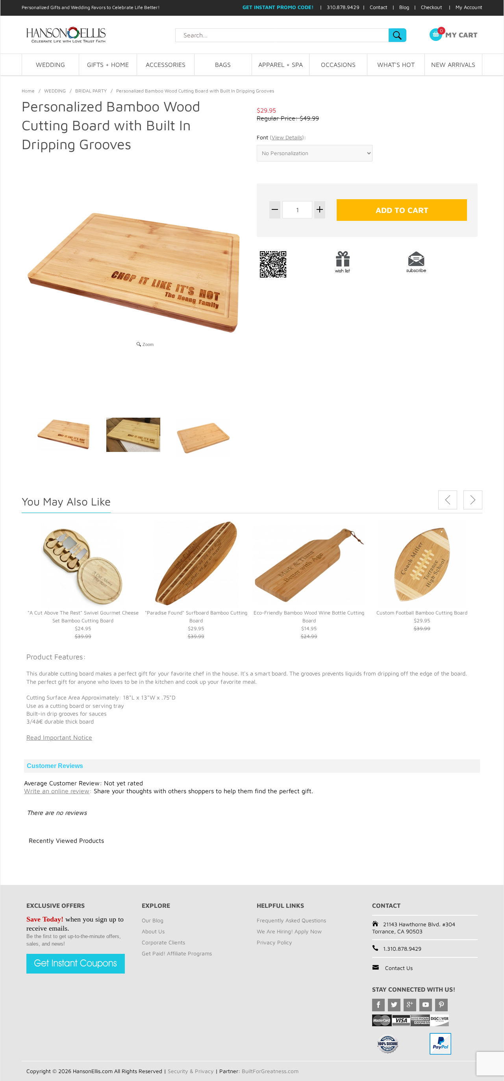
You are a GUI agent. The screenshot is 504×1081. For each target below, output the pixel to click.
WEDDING (50, 64)
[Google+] (410, 1005)
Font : (281, 137)
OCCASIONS (338, 64)
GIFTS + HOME (108, 64)
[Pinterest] (441, 1005)
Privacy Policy (274, 942)
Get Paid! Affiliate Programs (177, 953)
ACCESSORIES (165, 64)
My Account (469, 7)
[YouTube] (425, 1005)
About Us (153, 931)
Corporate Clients (163, 942)
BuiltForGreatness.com (270, 1071)
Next (472, 500)
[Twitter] (394, 1005)
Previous (447, 500)
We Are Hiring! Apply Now (289, 931)
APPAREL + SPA (280, 64)
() (287, 137)
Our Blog (152, 920)
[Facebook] (378, 1005)
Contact (378, 7)
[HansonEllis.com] (98, 35)
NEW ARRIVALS (453, 64)
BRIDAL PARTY (91, 91)
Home (28, 91)
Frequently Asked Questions (291, 920)
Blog (404, 7)
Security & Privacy (191, 1071)
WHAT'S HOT (396, 64)
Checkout (431, 7)
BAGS (223, 64)
